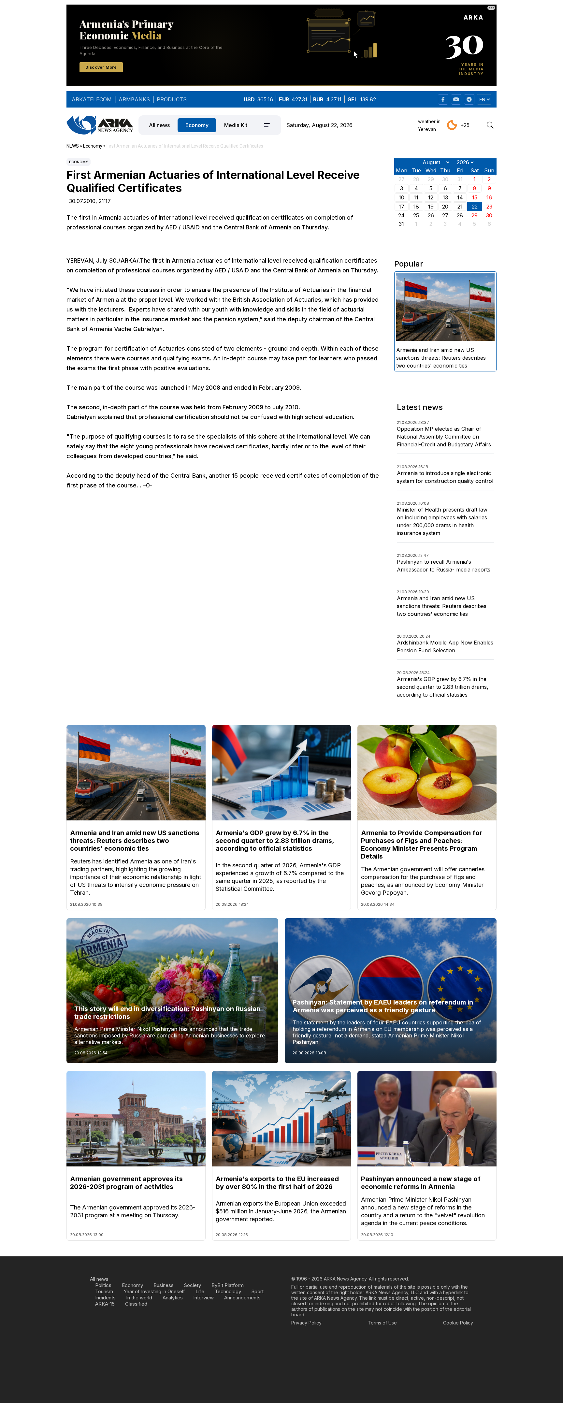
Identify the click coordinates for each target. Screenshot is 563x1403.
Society (192, 1285)
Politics (103, 1285)
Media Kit (235, 125)
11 (416, 197)
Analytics (173, 1298)
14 (460, 197)
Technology (228, 1291)
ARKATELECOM (92, 99)
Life (199, 1291)
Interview (203, 1298)
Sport (258, 1291)
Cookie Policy (458, 1322)
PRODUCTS (172, 99)
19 (431, 206)
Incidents (105, 1298)
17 (401, 206)
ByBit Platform (227, 1285)
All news (159, 125)
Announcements (242, 1298)
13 (445, 197)
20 (445, 206)
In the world (139, 1298)
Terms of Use (382, 1322)
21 (460, 206)
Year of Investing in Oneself (154, 1291)
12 (430, 197)
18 (416, 206)
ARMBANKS (134, 99)
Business (163, 1285)
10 (401, 197)
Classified (136, 1304)
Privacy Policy (306, 1322)
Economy (197, 125)
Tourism (104, 1291)
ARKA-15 (105, 1304)
